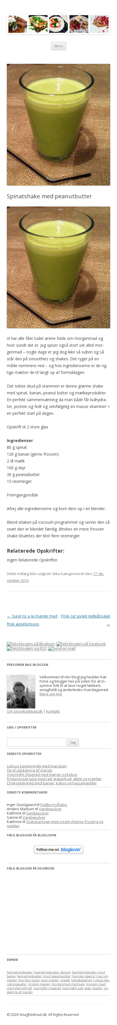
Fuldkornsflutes (53, 804)
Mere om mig (50, 693)
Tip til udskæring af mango (29, 770)
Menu (58, 46)
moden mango (39, 984)
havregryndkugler (20, 972)
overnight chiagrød (47, 988)
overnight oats (72, 988)
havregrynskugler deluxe (52, 972)
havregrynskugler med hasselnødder (44, 976)
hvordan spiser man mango (38, 980)
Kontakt (53, 711)
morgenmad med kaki (68, 984)
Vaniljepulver (50, 808)
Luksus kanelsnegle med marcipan (37, 766)
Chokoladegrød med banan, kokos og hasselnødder (52, 783)
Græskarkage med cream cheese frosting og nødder (55, 823)
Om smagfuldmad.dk (25, 711)
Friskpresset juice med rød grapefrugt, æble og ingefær (54, 778)
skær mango (94, 988)
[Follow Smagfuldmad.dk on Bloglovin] (58, 852)
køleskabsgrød (81, 980)
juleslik (65, 980)
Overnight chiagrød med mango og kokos (42, 774)
